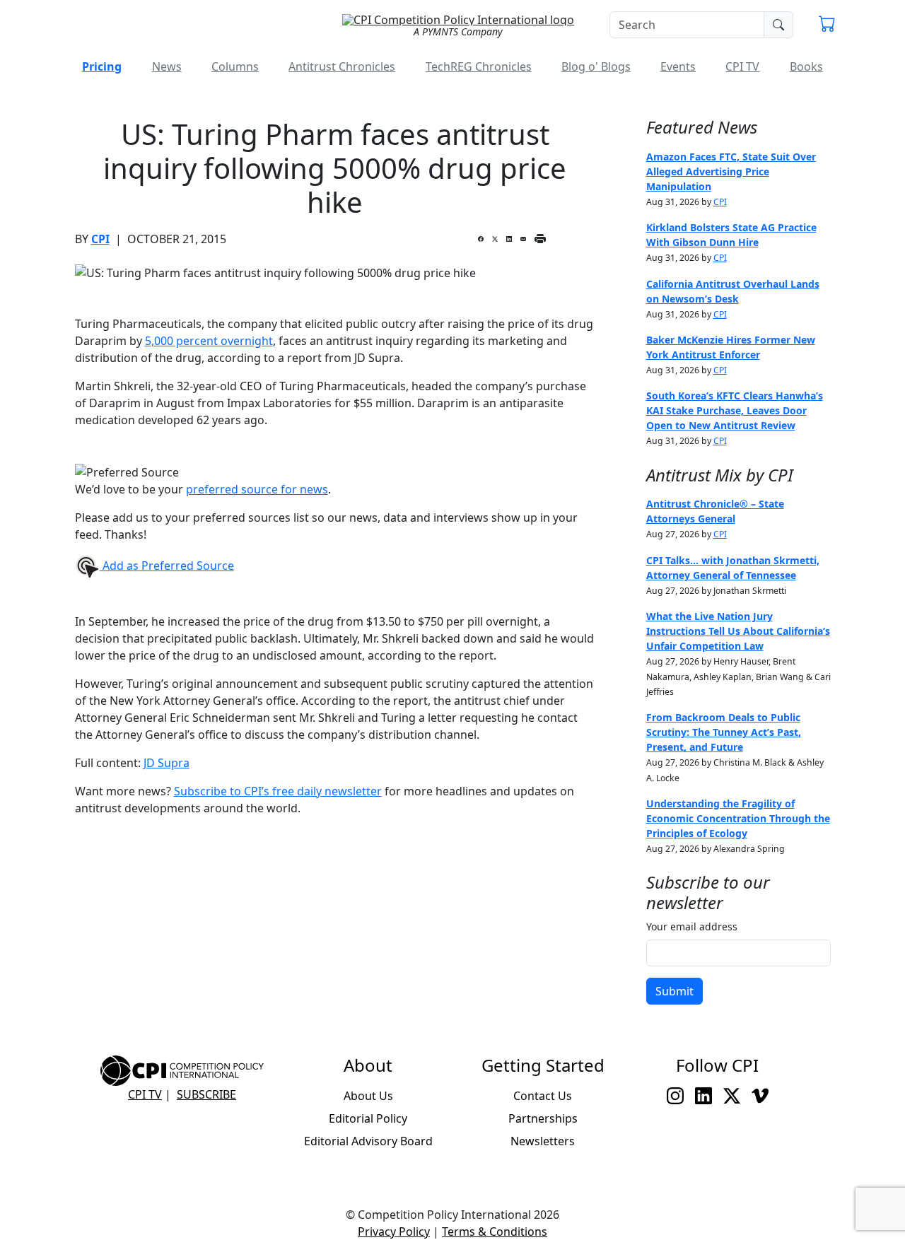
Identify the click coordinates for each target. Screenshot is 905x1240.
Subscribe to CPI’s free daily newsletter (278, 791)
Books (806, 66)
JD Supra (166, 763)
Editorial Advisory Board (368, 1141)
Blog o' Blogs (596, 66)
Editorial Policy (368, 1118)
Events (678, 66)
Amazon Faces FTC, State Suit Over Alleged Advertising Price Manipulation (731, 171)
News (167, 66)
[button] (827, 25)
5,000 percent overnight (209, 341)
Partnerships (543, 1118)
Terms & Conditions (494, 1231)
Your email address (691, 926)
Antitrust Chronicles (341, 66)
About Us (368, 1096)
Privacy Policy (394, 1231)
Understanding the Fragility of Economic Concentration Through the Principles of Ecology (738, 818)
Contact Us (542, 1096)
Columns (235, 66)
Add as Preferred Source (167, 565)
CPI (100, 239)
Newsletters (542, 1141)
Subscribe (206, 1094)
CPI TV (742, 66)
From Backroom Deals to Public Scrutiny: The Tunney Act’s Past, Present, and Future (723, 732)
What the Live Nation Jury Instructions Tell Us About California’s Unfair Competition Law (738, 631)
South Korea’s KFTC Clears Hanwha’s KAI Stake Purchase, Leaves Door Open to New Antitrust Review (734, 410)
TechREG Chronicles (479, 66)
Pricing (102, 66)
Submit (674, 991)
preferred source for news (257, 489)
